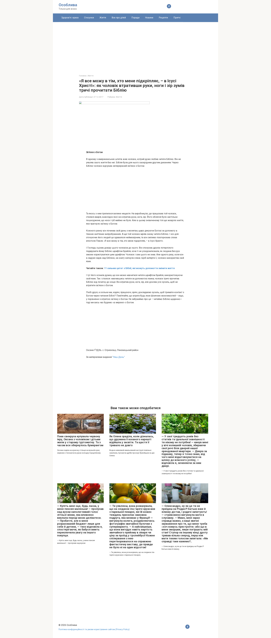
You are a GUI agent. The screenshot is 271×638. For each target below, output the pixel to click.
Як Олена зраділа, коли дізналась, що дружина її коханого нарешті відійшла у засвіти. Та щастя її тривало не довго (131, 441)
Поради (135, 17)
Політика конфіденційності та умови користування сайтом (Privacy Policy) (94, 629)
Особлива (68, 5)
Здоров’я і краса (69, 17)
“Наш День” (118, 357)
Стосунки (89, 17)
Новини (149, 17)
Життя (103, 17)
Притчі (176, 17)
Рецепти (163, 17)
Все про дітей (119, 17)
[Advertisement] (135, 46)
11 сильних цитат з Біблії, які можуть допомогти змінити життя (139, 268)
